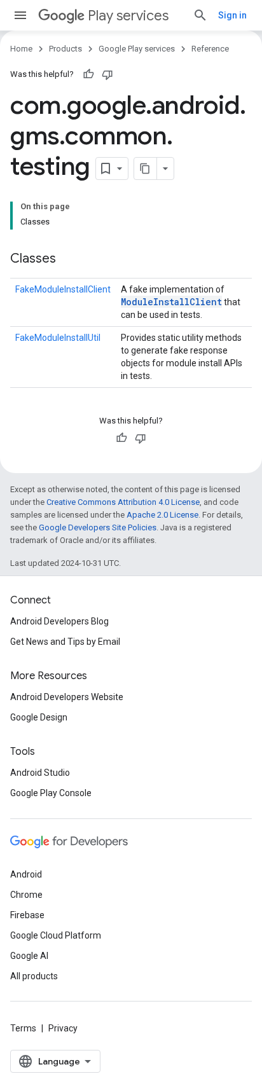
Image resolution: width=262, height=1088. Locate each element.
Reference (210, 48)
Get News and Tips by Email (65, 642)
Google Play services (137, 48)
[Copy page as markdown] (145, 168)
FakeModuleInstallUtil (57, 338)
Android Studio (40, 773)
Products (65, 48)
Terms (23, 1028)
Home (21, 48)
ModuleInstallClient (171, 302)
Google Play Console (51, 793)
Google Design (38, 717)
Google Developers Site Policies (97, 527)
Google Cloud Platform (55, 935)
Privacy (63, 1028)
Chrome (26, 895)
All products (34, 976)
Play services (128, 15)
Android (26, 874)
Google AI (29, 956)
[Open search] (200, 15)
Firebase (27, 915)
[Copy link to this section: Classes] (68, 259)
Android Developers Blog (59, 621)
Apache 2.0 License (162, 515)
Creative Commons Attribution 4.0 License (123, 502)
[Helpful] (88, 74)
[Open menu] (20, 15)
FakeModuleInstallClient (63, 289)
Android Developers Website (66, 697)
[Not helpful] (107, 74)
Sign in (232, 15)
